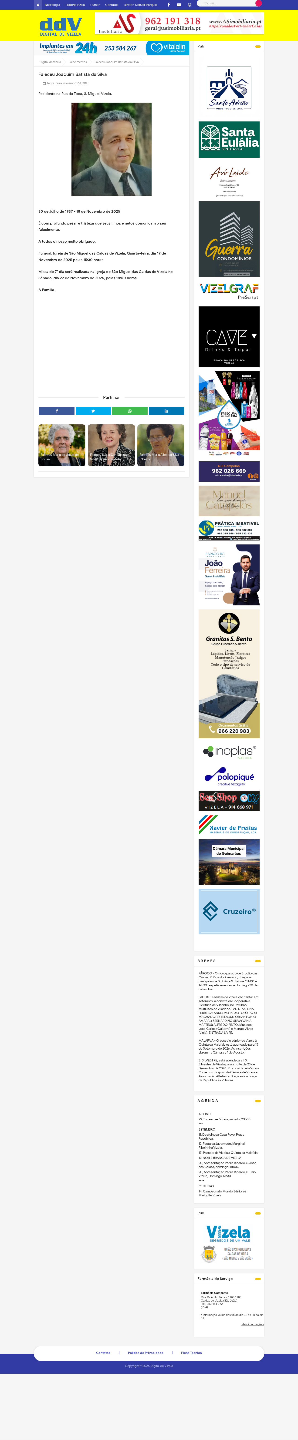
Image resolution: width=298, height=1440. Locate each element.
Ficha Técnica (191, 1353)
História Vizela (75, 5)
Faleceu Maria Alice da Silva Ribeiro (159, 457)
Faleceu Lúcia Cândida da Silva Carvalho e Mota (108, 457)
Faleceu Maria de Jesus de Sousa (60, 457)
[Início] (38, 5)
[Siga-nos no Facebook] (168, 5)
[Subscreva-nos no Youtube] (179, 5)
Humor (95, 5)
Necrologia (52, 5)
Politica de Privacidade (145, 1353)
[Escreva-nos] (189, 5)
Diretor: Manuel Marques (140, 5)
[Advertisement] (111, 355)
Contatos (111, 5)
